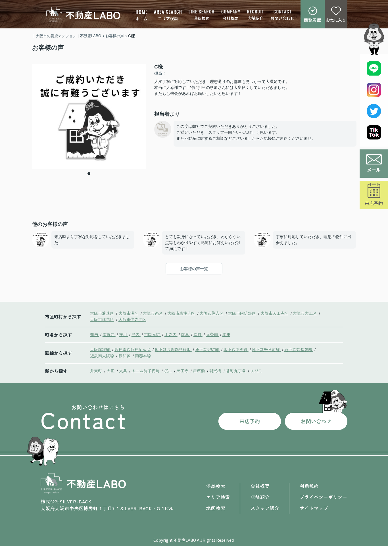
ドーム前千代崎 (145, 371)
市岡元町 (152, 334)
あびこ (256, 371)
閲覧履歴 (313, 20)
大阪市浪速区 (102, 313)
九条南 (212, 334)
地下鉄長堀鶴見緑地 (173, 349)
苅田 (94, 334)
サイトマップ (314, 508)
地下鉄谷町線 (207, 349)
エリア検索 (168, 18)
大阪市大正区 (305, 313)
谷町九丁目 (236, 371)
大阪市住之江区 (132, 319)
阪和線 (125, 356)
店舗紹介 (255, 18)
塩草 (185, 334)
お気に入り (336, 20)
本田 (226, 334)
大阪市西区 (153, 313)
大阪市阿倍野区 (242, 313)
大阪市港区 (128, 313)
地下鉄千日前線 (266, 349)
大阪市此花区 (102, 319)
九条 (123, 371)
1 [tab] (88, 173)
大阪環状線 (100, 349)
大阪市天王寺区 (274, 313)
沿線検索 (201, 18)
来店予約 (374, 203)
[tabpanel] (89, 116)
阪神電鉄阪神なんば (132, 349)
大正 (110, 371)
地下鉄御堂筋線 (298, 349)
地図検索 (215, 508)
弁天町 (96, 371)
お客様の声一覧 (194, 268)
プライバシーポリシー (323, 496)
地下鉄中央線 (236, 349)
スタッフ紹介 (265, 508)
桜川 (123, 334)
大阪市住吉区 (212, 313)
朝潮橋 (215, 371)
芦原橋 (199, 371)
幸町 (198, 334)
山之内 (171, 334)
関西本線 (143, 356)
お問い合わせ (282, 18)
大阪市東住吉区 (181, 313)
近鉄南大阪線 (102, 356)
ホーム (141, 19)
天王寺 (182, 371)
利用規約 (309, 486)
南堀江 (109, 334)
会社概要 (231, 18)
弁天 (136, 334)
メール (374, 169)
